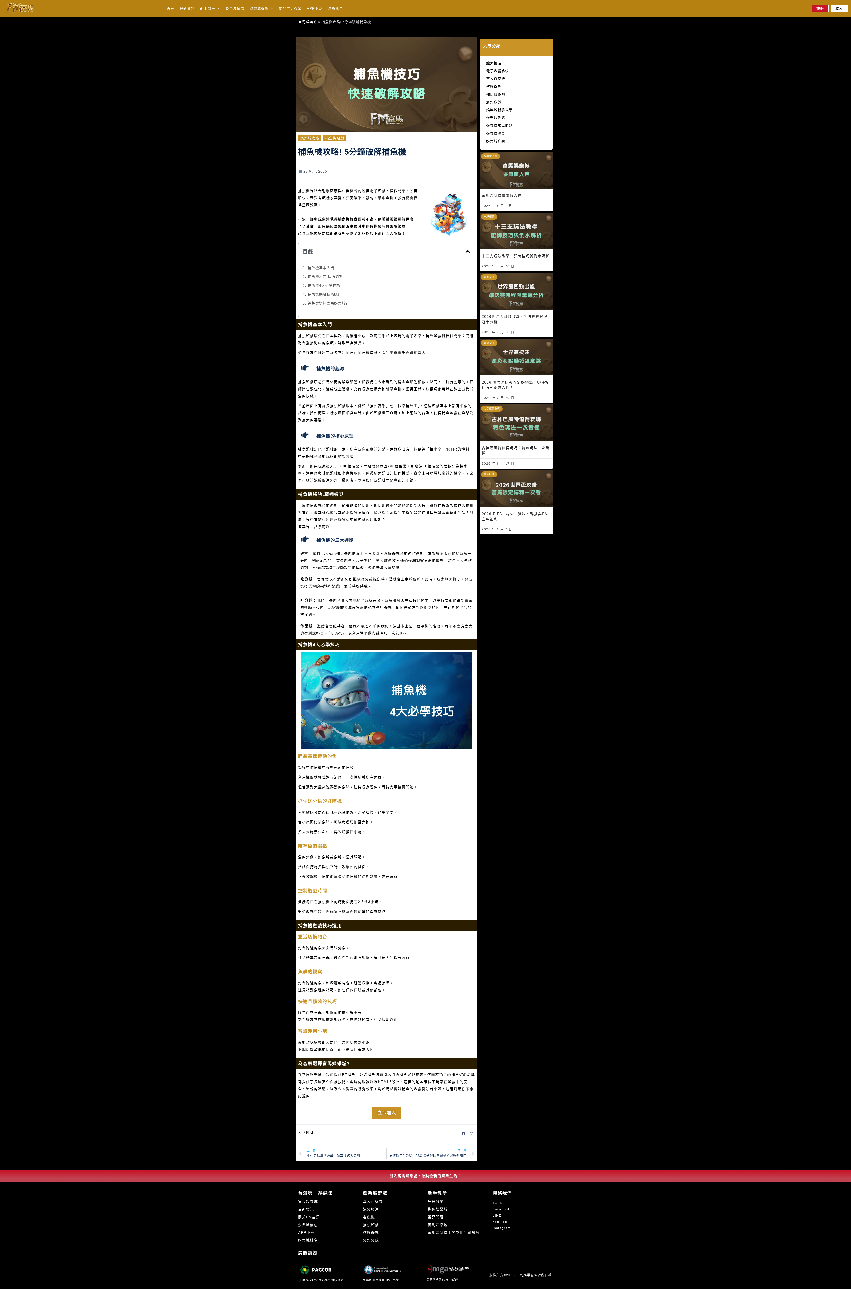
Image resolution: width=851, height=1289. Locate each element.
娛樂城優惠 (235, 8)
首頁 (170, 8)
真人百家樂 (495, 79)
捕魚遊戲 (371, 1225)
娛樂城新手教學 (499, 110)
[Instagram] (471, 1133)
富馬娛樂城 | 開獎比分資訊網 (454, 1232)
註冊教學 (436, 1201)
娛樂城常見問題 (499, 125)
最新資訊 (187, 8)
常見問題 (436, 1217)
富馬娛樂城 (307, 22)
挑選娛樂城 (438, 1209)
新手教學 (207, 8)
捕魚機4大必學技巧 (324, 285)
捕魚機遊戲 (334, 138)
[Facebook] (463, 1133)
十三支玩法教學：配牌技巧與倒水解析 (516, 256)
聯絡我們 (335, 8)
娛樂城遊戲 (259, 8)
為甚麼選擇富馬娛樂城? (328, 303)
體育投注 (493, 63)
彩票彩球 (371, 1240)
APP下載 (314, 8)
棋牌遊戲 (493, 86)
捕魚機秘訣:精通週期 (325, 277)
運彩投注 (371, 1209)
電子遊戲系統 (497, 71)
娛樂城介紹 (495, 141)
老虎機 (369, 1217)
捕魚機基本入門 (321, 268)
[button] (467, 251)
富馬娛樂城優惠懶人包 (502, 195)
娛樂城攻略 (309, 138)
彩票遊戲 (493, 102)
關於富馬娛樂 (290, 8)
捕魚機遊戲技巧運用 (325, 294)
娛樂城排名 (308, 1240)
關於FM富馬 (309, 1217)
